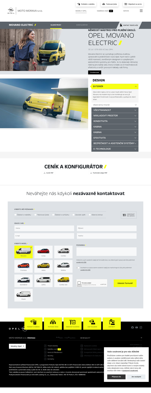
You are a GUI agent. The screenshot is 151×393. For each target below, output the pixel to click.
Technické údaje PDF (99, 173)
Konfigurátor (82, 25)
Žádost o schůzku (62, 215)
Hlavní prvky (56, 25)
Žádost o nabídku (24, 215)
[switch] (78, 268)
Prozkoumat (94, 72)
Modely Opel (81, 11)
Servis (126, 11)
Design (99, 80)
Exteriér (98, 86)
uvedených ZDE (81, 262)
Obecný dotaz (97, 215)
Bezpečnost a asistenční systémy (113, 143)
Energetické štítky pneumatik (94, 352)
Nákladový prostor (105, 115)
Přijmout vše (116, 377)
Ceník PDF (49, 173)
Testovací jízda (43, 215)
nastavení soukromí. (130, 370)
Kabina (97, 126)
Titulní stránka (53, 346)
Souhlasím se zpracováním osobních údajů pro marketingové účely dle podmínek (106, 269)
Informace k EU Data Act (93, 356)
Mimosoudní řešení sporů (93, 349)
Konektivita (100, 121)
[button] (125, 283)
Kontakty (51, 359)
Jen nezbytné (136, 377)
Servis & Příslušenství (55, 352)
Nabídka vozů (104, 11)
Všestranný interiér (101, 105)
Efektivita (99, 137)
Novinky (50, 356)
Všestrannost (102, 110)
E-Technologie (102, 148)
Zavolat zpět (80, 215)
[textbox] (44, 228)
